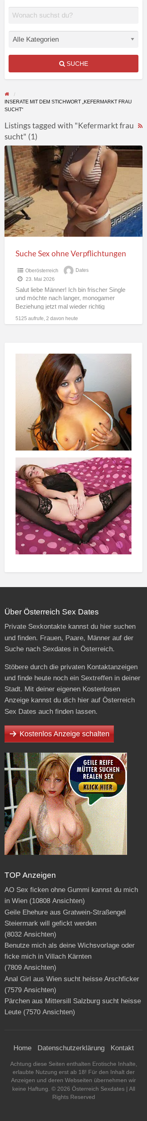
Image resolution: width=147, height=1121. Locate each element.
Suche (76, 63)
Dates (82, 271)
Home (22, 1048)
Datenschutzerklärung (71, 1048)
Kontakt (122, 1048)
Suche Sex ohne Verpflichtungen (71, 253)
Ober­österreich (41, 271)
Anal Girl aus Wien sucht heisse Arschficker (71, 979)
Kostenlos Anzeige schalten (64, 734)
